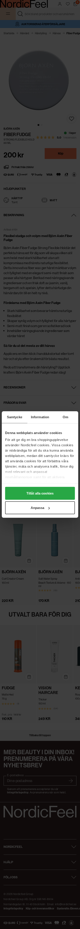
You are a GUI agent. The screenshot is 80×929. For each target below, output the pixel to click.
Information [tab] (40, 417)
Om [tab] (65, 417)
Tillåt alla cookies (40, 493)
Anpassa (37, 508)
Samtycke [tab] (14, 417)
